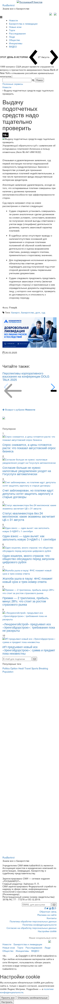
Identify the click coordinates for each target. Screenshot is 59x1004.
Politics (6, 668)
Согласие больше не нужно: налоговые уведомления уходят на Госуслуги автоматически (26, 470)
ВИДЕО (13, 46)
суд (43, 312)
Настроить (6, 1002)
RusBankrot (8, 5)
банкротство (27, 312)
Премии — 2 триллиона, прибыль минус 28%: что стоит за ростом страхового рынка (25, 601)
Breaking (43, 668)
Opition (14, 668)
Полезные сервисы (12, 83)
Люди (12, 36)
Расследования (17, 33)
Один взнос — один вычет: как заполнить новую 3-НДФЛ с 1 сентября (29, 537)
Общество (14, 40)
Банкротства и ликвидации (23, 23)
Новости (13, 20)
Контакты (52, 918)
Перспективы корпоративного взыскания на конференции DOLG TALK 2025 (25, 376)
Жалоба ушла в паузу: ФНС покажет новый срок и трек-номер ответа (27, 580)
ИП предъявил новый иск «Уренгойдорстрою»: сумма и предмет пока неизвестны (28, 650)
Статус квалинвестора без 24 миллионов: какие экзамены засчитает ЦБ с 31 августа (28, 516)
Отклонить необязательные (33, 997)
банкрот (15, 312)
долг (37, 312)
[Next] (52, 387)
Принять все (8, 997)
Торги (12, 30)
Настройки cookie (47, 931)
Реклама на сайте (47, 914)
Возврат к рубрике (19, 409)
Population (7, 671)
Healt (21, 668)
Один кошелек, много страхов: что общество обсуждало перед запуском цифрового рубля (28, 558)
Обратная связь (48, 911)
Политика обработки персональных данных (33, 921)
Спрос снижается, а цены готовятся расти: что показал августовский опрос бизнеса (29, 447)
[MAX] (51, 13)
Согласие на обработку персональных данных (32, 928)
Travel (27, 668)
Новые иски (15, 26)
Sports (34, 668)
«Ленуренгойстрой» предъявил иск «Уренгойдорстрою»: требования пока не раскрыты (28, 627)
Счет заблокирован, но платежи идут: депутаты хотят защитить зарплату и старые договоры (28, 493)
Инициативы (15, 43)
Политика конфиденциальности (39, 924)
